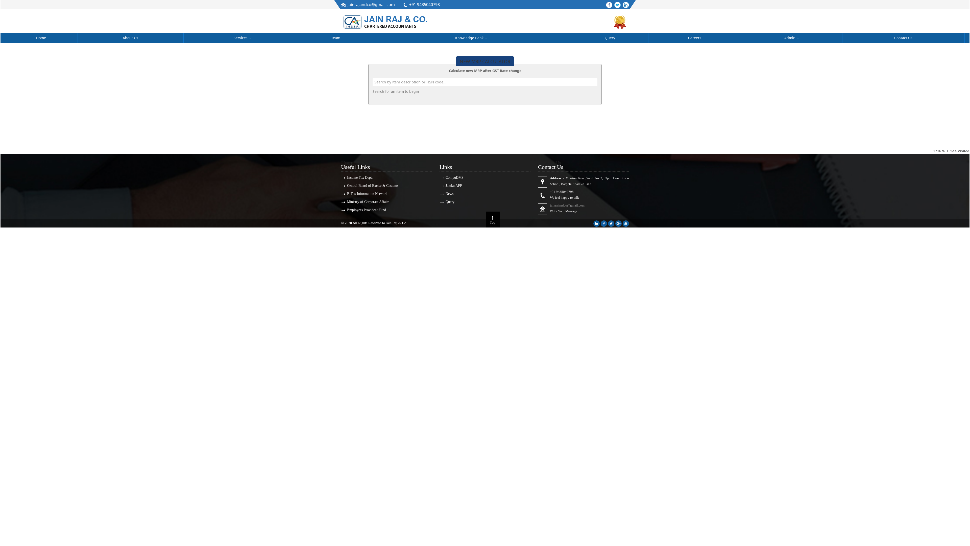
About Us (130, 37)
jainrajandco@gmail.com (371, 4)
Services (241, 37)
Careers (694, 37)
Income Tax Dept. (360, 177)
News (449, 194)
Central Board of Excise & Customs (372, 186)
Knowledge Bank (469, 37)
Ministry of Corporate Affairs (368, 202)
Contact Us (903, 37)
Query (610, 37)
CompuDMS (455, 177)
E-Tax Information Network (367, 194)
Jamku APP (454, 186)
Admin (790, 37)
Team (335, 37)
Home (41, 37)
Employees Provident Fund (366, 210)
